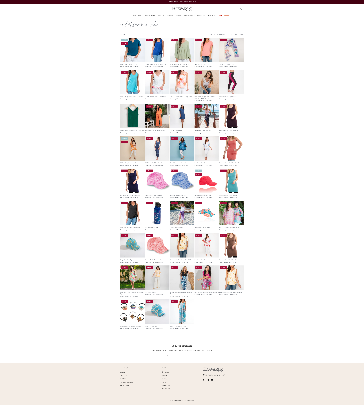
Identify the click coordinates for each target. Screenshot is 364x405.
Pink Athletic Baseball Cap (153, 195)
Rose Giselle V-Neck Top (202, 64)
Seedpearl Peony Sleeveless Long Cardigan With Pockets (205, 97)
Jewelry (164, 379)
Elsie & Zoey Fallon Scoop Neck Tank (131, 96)
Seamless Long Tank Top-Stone (229, 260)
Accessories (166, 385)
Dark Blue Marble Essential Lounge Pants (181, 293)
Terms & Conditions (127, 382)
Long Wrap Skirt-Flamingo (203, 130)
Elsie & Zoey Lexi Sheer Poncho (130, 163)
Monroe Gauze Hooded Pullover (155, 130)
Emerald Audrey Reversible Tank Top (132, 130)
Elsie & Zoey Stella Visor (202, 227)
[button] (122, 9)
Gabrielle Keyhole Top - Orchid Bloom (182, 260)
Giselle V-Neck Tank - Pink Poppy (155, 96)
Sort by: (212, 34)
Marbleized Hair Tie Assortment (130, 326)
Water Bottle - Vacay (151, 227)
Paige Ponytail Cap (126, 260)
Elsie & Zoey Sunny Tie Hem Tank (155, 64)
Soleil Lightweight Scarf (226, 64)
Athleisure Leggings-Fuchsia (228, 96)
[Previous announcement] (121, 2)
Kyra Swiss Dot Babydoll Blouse (180, 64)
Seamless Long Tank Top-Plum (228, 130)
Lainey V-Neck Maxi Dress (178, 326)
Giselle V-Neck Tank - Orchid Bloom (230, 292)
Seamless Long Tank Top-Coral (229, 163)
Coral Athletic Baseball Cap (153, 260)
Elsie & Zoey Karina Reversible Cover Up (132, 293)
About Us (123, 375)
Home (164, 382)
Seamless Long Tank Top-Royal (130, 195)
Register (123, 372)
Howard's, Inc (179, 400)
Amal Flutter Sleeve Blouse (128, 64)
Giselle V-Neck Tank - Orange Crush (181, 96)
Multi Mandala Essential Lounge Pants (207, 292)
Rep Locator (124, 385)
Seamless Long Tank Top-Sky (228, 195)
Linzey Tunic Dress (176, 130)
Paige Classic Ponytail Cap (203, 195)
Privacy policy (190, 400)
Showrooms (166, 389)
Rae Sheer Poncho (200, 163)
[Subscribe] (197, 356)
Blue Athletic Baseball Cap (178, 195)
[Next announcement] (243, 2)
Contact (123, 379)
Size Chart (165, 372)
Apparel (164, 375)
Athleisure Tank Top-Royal (153, 163)
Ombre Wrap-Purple (176, 227)
